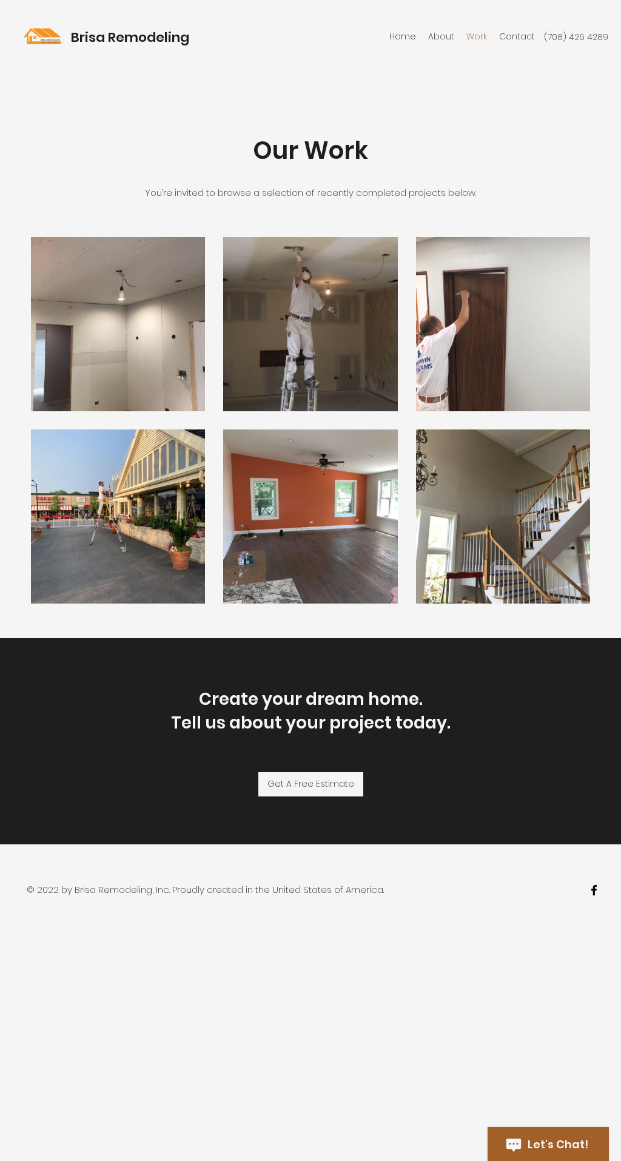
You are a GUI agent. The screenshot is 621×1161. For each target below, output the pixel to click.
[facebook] (594, 890)
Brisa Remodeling (130, 37)
